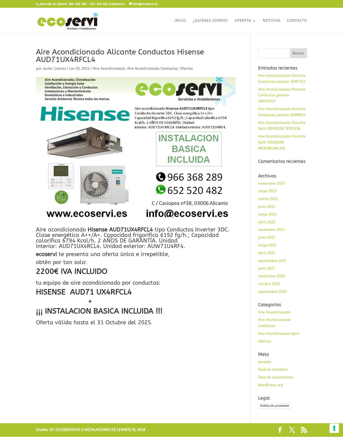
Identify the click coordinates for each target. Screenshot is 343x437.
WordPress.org (270, 385)
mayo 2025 (267, 191)
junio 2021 (266, 268)
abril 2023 (266, 222)
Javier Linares (54, 69)
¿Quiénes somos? (210, 21)
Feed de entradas (273, 369)
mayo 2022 (267, 245)
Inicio (180, 21)
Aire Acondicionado (109, 69)
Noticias (271, 21)
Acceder (265, 362)
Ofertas (243, 21)
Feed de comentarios (275, 377)
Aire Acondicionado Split (279, 334)
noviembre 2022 (271, 230)
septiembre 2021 (272, 261)
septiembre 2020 (272, 292)
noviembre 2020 (271, 276)
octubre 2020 (269, 284)
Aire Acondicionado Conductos (152, 69)
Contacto (297, 21)
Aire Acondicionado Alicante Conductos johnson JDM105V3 (282, 95)
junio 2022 (266, 237)
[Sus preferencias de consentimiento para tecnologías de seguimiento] (334, 428)
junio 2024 (266, 207)
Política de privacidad (274, 405)
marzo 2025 (268, 199)
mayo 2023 (267, 214)
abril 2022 (266, 253)
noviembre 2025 (271, 183)
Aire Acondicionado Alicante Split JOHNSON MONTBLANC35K (282, 142)
